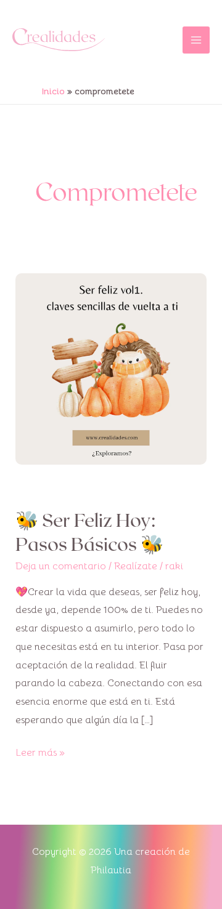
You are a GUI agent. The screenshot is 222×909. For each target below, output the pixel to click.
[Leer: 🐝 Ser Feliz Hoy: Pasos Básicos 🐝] (111, 368)
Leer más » (40, 751)
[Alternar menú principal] (196, 40)
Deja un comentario (60, 566)
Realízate (135, 566)
